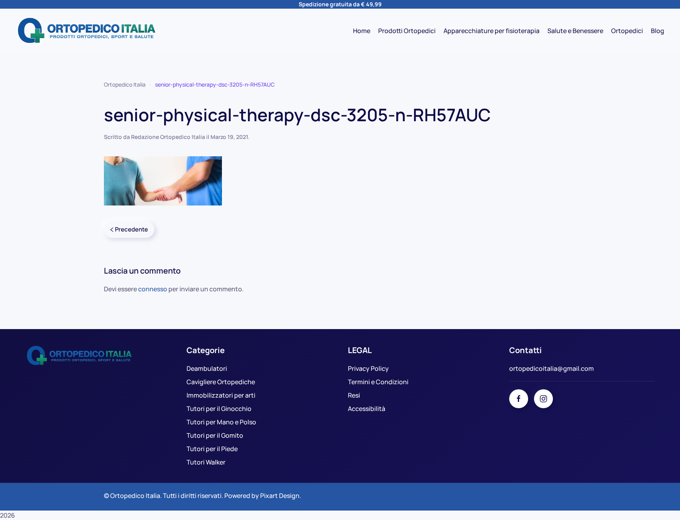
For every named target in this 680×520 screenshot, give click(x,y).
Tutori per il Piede (212, 448)
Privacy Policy (368, 368)
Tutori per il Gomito (215, 435)
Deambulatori (207, 368)
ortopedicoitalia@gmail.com (551, 368)
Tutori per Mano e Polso (221, 422)
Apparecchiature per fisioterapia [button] (491, 30)
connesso (152, 289)
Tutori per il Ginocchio (219, 408)
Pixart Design (279, 495)
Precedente (131, 229)
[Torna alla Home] (86, 31)
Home (361, 30)
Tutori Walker (206, 462)
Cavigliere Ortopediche (221, 382)
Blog (657, 30)
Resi (354, 395)
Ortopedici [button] (627, 30)
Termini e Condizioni (378, 382)
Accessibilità (366, 408)
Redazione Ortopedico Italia (168, 137)
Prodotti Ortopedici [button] (407, 30)
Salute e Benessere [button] (575, 30)
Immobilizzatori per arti (221, 395)
